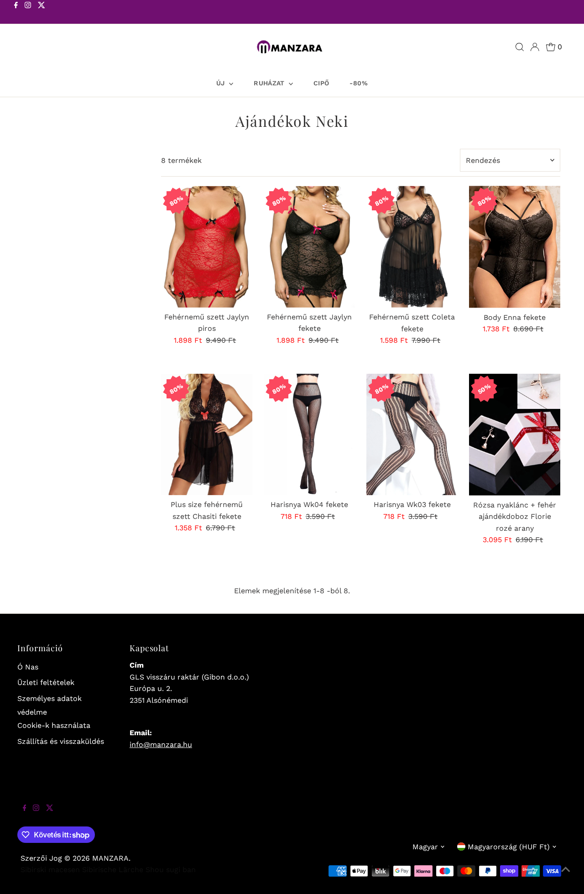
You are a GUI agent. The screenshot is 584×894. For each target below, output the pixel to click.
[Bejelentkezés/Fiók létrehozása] (535, 47)
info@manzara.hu (161, 744)
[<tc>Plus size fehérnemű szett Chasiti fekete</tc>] (206, 434)
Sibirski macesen (50, 869)
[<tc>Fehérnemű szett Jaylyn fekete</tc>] (309, 246)
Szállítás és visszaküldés (60, 741)
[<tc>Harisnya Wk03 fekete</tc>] (412, 435)
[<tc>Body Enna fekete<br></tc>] (514, 247)
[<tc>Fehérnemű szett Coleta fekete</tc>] (412, 247)
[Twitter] (41, 13)
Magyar (425, 846)
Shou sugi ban (171, 869)
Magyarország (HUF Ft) (509, 846)
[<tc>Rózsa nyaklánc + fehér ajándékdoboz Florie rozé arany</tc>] (514, 435)
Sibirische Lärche (112, 869)
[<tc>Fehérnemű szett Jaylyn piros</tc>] (206, 246)
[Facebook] (16, 13)
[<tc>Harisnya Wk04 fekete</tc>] (309, 435)
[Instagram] (27, 13)
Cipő (321, 83)
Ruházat (270, 83)
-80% (358, 83)
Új (221, 83)
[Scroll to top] (566, 876)
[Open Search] (520, 47)
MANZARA (110, 858)
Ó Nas (27, 667)
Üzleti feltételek (45, 682)
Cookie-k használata (53, 725)
